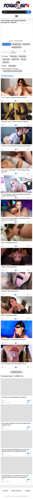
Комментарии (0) (16, 47)
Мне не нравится (12, 41)
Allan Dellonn (12, 66)
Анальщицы (13, 56)
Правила (27, 490)
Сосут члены (6, 59)
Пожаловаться (16, 44)
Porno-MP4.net (13, 496)
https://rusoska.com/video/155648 (12, 71)
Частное (23, 59)
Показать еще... (16, 372)
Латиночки (6, 62)
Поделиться (26, 44)
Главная (5, 490)
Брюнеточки (15, 59)
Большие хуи (22, 56)
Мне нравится (10, 41)
